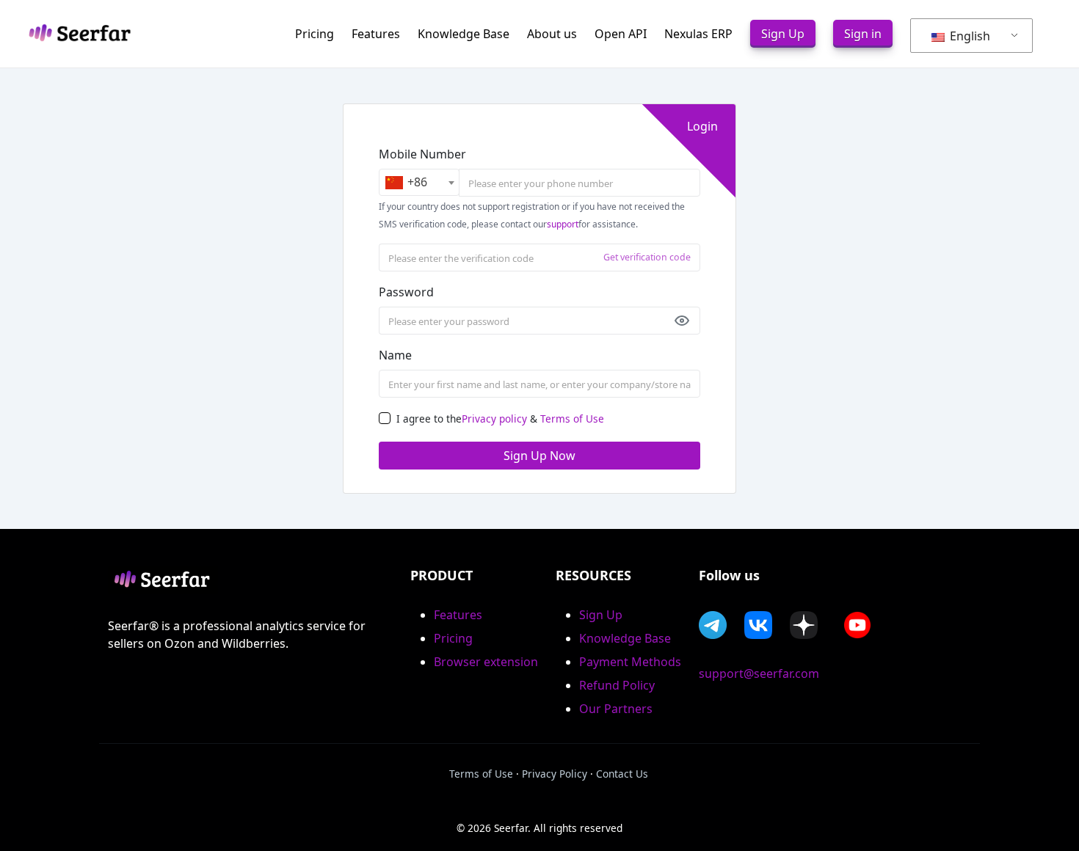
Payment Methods (630, 662)
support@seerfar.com (759, 673)
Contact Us (622, 774)
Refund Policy (617, 685)
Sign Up (600, 615)
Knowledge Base (625, 638)
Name (395, 355)
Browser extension (486, 662)
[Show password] (682, 320)
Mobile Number (422, 154)
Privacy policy (494, 419)
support (562, 224)
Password (406, 292)
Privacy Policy (554, 774)
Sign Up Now (539, 456)
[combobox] (419, 182)
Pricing (453, 638)
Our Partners (616, 709)
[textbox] (419, 182)
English (968, 36)
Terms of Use (572, 419)
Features (458, 615)
